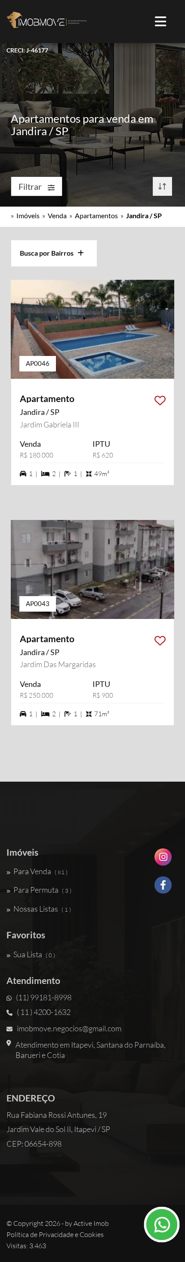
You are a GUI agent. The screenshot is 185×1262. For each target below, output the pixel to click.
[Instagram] (163, 860)
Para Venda (40, 871)
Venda (57, 215)
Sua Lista (34, 954)
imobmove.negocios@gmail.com (69, 1028)
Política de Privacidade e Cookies (55, 1234)
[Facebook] (163, 888)
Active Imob (91, 1223)
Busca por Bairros (48, 253)
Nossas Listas (42, 908)
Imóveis (28, 215)
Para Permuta (42, 889)
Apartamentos (96, 215)
